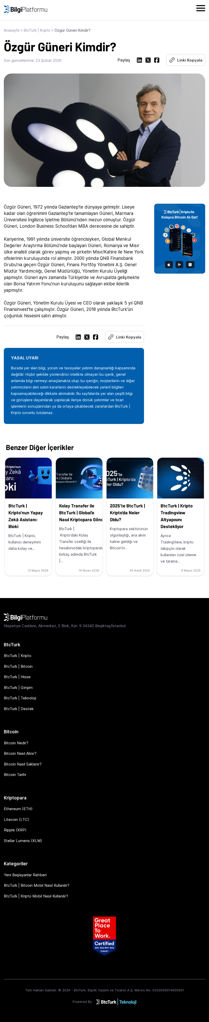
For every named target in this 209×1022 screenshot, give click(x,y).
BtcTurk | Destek (19, 708)
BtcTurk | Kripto (37, 30)
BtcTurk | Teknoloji (20, 698)
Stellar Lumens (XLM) (23, 840)
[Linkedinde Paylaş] (139, 61)
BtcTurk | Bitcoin (18, 666)
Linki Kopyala (189, 60)
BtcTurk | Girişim (18, 687)
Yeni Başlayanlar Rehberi (25, 874)
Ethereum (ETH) (18, 808)
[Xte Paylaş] (148, 61)
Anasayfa (11, 30)
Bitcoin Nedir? (16, 742)
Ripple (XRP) (15, 830)
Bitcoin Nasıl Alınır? (20, 753)
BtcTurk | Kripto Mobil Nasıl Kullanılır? (36, 896)
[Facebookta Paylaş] (156, 61)
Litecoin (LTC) (16, 819)
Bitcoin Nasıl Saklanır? (23, 764)
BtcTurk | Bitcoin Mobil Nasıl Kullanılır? (36, 885)
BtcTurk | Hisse (17, 676)
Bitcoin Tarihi (15, 774)
